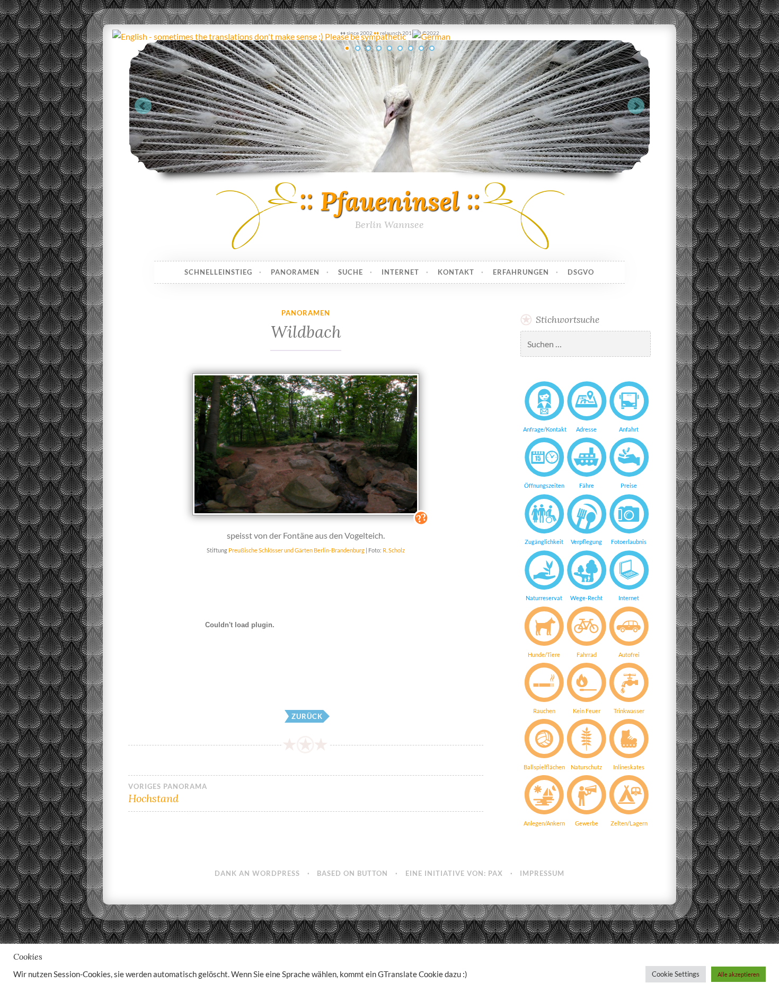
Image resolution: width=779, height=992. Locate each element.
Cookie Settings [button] (676, 974)
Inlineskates (628, 766)
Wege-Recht (586, 597)
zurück (307, 716)
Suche (350, 272)
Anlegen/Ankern (544, 823)
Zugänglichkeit (544, 541)
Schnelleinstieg (218, 272)
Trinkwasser (629, 710)
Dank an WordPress (257, 873)
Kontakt (456, 272)
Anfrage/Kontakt (544, 429)
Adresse (586, 429)
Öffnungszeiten (544, 485)
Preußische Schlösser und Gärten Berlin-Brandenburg (296, 550)
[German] (430, 36)
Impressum (542, 873)
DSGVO (581, 272)
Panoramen (295, 272)
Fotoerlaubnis (629, 541)
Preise (629, 485)
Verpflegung (586, 541)
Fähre (586, 485)
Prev (143, 106)
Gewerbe (586, 823)
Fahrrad (587, 654)
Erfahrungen (521, 272)
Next (635, 106)
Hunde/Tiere (544, 654)
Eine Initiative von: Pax (454, 873)
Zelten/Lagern (629, 823)
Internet (400, 272)
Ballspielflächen (544, 766)
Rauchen (544, 710)
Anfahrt (629, 429)
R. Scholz (394, 550)
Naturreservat (544, 597)
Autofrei (629, 654)
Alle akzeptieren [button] (738, 974)
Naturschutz (586, 766)
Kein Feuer (586, 710)
